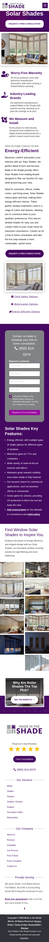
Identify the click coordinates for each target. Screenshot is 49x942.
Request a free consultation (24, 24)
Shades (10, 791)
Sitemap (24, 928)
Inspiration (11, 845)
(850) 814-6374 (27, 351)
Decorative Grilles (15, 812)
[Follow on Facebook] (24, 908)
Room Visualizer (14, 861)
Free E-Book (12, 855)
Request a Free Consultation (24, 253)
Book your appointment (16, 899)
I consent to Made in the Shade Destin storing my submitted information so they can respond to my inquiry (25, 400)
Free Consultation (24, 759)
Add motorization (16, 509)
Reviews (11, 840)
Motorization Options (26, 304)
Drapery (10, 807)
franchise (24, 938)
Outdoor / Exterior (15, 801)
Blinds (9, 786)
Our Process (12, 850)
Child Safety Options (26, 296)
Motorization (12, 817)
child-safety (33, 514)
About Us (11, 834)
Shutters (10, 796)
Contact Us (12, 866)
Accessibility (34, 925)
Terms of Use (21, 925)
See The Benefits (23, 700)
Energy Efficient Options (26, 311)
